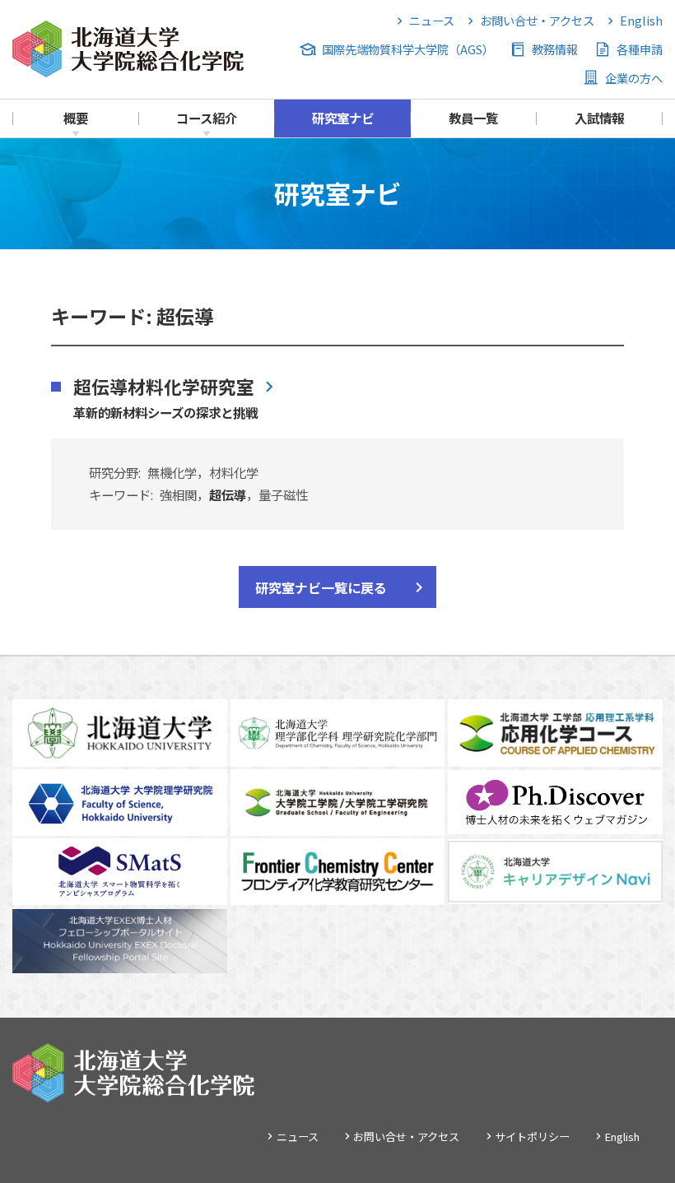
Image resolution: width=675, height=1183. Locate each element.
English (641, 20)
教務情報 (555, 49)
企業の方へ (634, 77)
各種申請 (640, 49)
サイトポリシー (532, 1136)
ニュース (431, 20)
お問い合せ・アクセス (537, 20)
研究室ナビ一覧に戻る (321, 587)
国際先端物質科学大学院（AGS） (408, 49)
